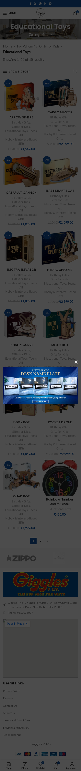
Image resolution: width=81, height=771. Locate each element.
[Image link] (40, 385)
